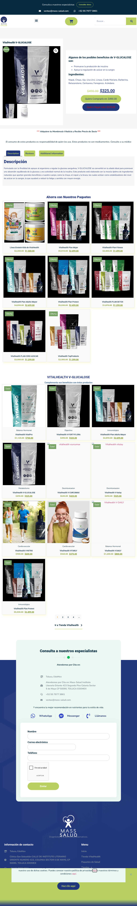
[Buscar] (131, 21)
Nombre (32, 731)
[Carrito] (71, 21)
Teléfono (32, 752)
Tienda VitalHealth (90, 856)
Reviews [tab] (29, 153)
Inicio (84, 851)
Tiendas (85, 867)
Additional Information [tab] (51, 153)
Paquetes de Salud (90, 862)
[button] (36, 20)
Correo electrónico (38, 742)
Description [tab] (13, 153)
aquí (95, 870)
